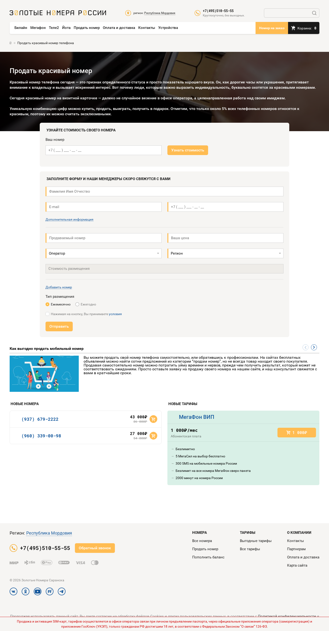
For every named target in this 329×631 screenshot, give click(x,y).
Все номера (202, 541)
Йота (66, 28)
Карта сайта (297, 565)
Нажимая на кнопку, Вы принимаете (86, 314)
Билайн (20, 28)
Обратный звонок (95, 548)
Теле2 (54, 28)
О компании (299, 532)
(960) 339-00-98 (41, 436)
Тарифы (247, 532)
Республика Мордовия (49, 533)
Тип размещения (60, 297)
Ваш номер (55, 140)
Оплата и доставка (119, 28)
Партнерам (296, 549)
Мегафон (38, 28)
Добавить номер (59, 287)
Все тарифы (250, 549)
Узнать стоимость (187, 150)
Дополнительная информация (69, 219)
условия (115, 314)
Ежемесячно (61, 304)
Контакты (146, 28)
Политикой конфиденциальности (287, 616)
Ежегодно (88, 304)
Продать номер (87, 28)
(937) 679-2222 (40, 419)
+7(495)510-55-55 (218, 11)
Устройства (168, 28)
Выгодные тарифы (256, 541)
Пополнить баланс (208, 557)
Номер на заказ (271, 28)
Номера (199, 532)
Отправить (59, 326)
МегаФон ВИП (196, 417)
